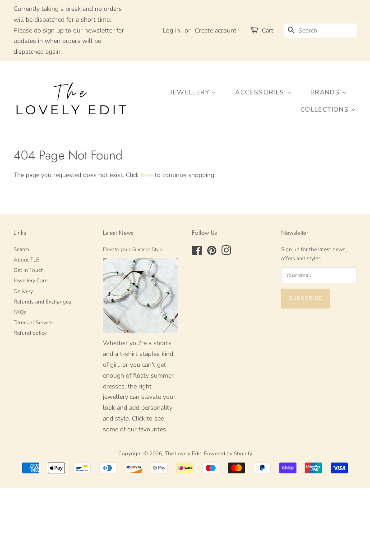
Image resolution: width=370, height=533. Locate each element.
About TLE (26, 259)
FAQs (20, 312)
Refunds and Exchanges (42, 301)
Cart (267, 30)
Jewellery (191, 92)
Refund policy (30, 333)
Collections (326, 109)
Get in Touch (29, 270)
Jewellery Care (30, 280)
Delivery (23, 291)
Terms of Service (33, 322)
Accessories (261, 92)
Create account (215, 30)
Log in (171, 30)
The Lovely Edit (183, 453)
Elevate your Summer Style (132, 249)
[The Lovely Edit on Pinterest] (212, 252)
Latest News (118, 232)
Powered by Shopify (228, 453)
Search (21, 249)
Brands (326, 92)
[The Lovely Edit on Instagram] (226, 252)
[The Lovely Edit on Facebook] (197, 252)
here (147, 175)
